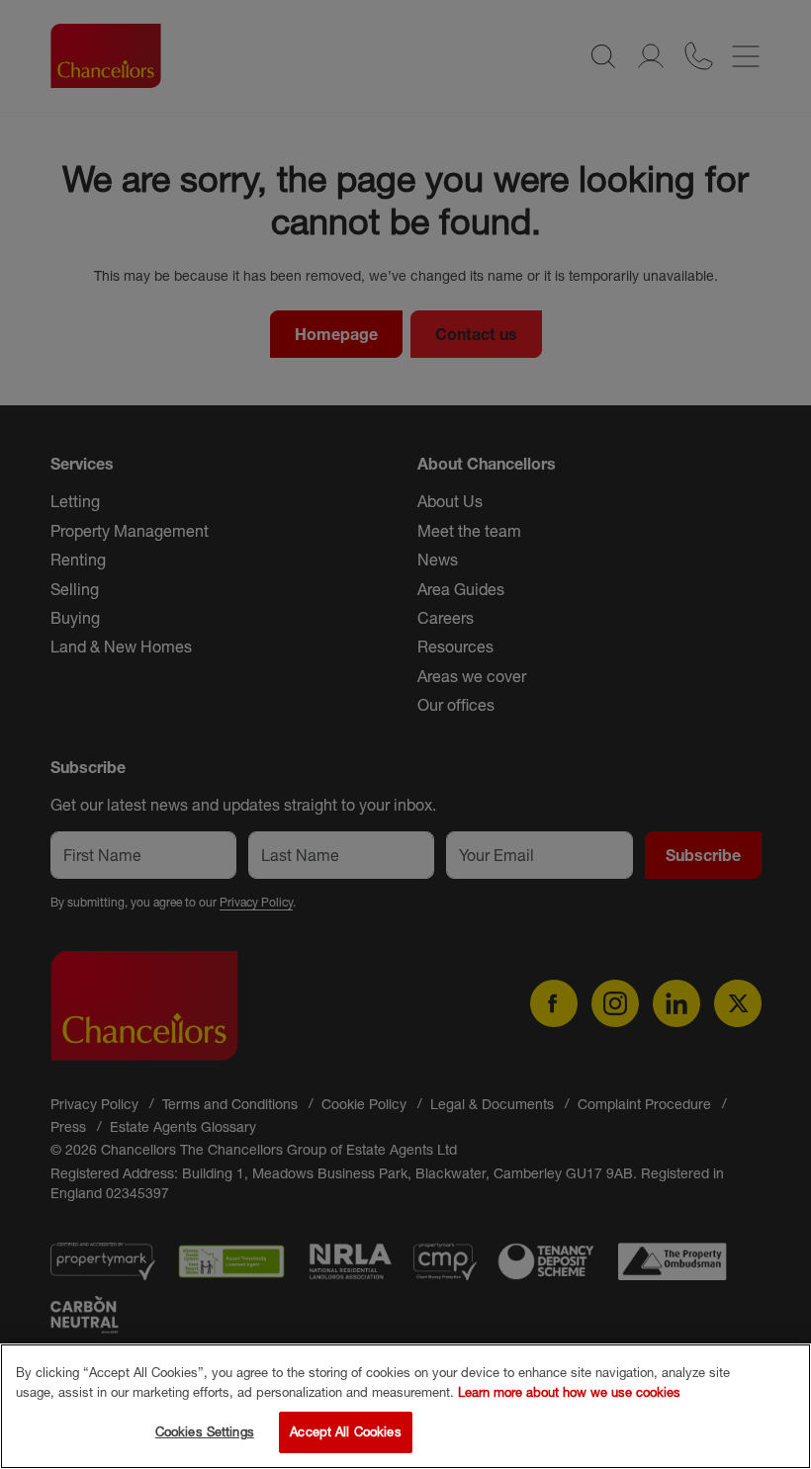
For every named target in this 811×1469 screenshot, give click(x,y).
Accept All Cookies (345, 1431)
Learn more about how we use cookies (569, 1392)
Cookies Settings (204, 1431)
